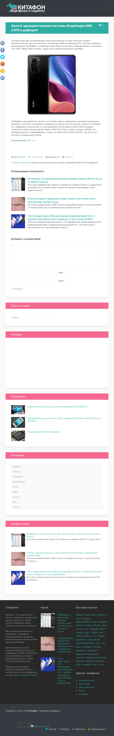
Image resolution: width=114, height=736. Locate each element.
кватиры (90, 657)
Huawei (16, 497)
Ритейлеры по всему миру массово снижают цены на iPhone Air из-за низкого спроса (65, 623)
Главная (15, 162)
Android (80, 615)
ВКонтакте (80, 729)
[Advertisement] (57, 362)
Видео (79, 647)
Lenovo (16, 507)
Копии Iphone (19, 481)
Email (62, 280)
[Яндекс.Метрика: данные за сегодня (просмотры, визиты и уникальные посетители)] (40, 726)
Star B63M (83, 694)
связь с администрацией (25, 675)
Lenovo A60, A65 (87, 687)
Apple (87, 615)
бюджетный (82, 654)
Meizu (15, 492)
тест (96, 664)
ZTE (14, 502)
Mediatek (94, 629)
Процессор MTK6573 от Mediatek (44, 432)
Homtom (80, 625)
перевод (80, 661)
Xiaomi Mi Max (93, 639)
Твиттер (52, 729)
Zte (103, 643)
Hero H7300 (84, 684)
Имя (62, 272)
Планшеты (18, 476)
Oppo (87, 632)
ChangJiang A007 (87, 680)
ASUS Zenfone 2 (98, 615)
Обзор (97, 647)
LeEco (104, 625)
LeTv (86, 629)
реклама (99, 661)
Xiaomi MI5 (81, 639)
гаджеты (80, 657)
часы (101, 664)
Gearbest (102, 622)
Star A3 (82, 691)
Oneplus (79, 632)
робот (78, 664)
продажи (89, 661)
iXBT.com (31, 140)
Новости (69, 157)
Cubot (78, 618)
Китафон (22, 157)
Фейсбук (64, 729)
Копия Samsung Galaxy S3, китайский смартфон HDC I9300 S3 (57, 406)
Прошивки (92, 650)
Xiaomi (16, 487)
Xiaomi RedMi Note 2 (85, 643)
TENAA (94, 632)
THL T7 (102, 632)
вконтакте (94, 654)
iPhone (96, 625)
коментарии (100, 657)
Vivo (95, 636)
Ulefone (79, 636)
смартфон (87, 664)
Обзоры (16, 471)
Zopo (98, 643)
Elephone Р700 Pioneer (86, 622)
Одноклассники (98, 729)
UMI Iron (88, 636)
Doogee (86, 618)
